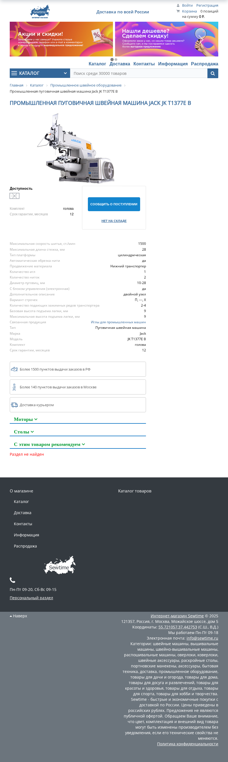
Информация (173, 63)
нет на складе (114, 221)
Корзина (189, 11)
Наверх (19, 615)
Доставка (120, 63)
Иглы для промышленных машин (118, 322)
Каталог (97, 63)
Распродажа (204, 63)
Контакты (144, 63)
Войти (187, 5)
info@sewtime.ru (202, 638)
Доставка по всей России (122, 11)
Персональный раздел (31, 597)
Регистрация (207, 5)
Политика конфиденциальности (187, 743)
